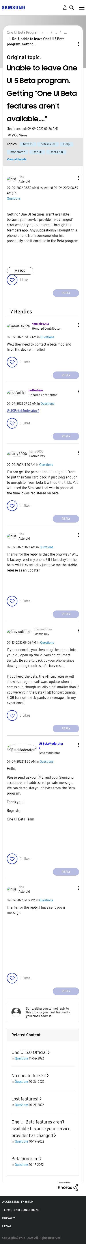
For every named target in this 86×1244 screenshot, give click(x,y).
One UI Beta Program (23, 32)
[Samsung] (13, 7)
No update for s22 (28, 1075)
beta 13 (28, 144)
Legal (7, 1226)
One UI (37, 152)
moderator (17, 152)
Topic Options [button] (71, 44)
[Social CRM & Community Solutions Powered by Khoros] (68, 1186)
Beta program (24, 1158)
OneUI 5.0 (56, 152)
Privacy (8, 1218)
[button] (71, 178)
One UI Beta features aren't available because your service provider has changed (40, 1128)
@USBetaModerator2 (23, 411)
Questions (14, 198)
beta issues (48, 144)
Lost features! (25, 1099)
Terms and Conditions (21, 1210)
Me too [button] (20, 271)
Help (66, 144)
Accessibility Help (17, 1202)
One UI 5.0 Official (29, 1052)
